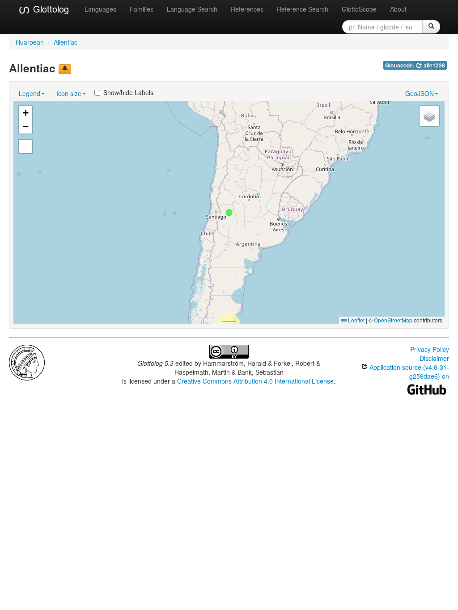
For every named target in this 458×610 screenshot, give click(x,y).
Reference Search (302, 8)
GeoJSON (419, 93)
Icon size (68, 93)
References (247, 8)
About (398, 8)
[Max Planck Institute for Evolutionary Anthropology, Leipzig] (27, 361)
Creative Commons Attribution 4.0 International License (255, 380)
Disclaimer (434, 358)
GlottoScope (359, 8)
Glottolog (49, 8)
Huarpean (30, 42)
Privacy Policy (429, 349)
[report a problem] (65, 69)
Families (141, 8)
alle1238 (433, 65)
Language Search (192, 8)
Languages (100, 8)
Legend (29, 93)
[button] (229, 212)
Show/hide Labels (128, 92)
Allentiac (65, 42)
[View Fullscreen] (25, 146)
